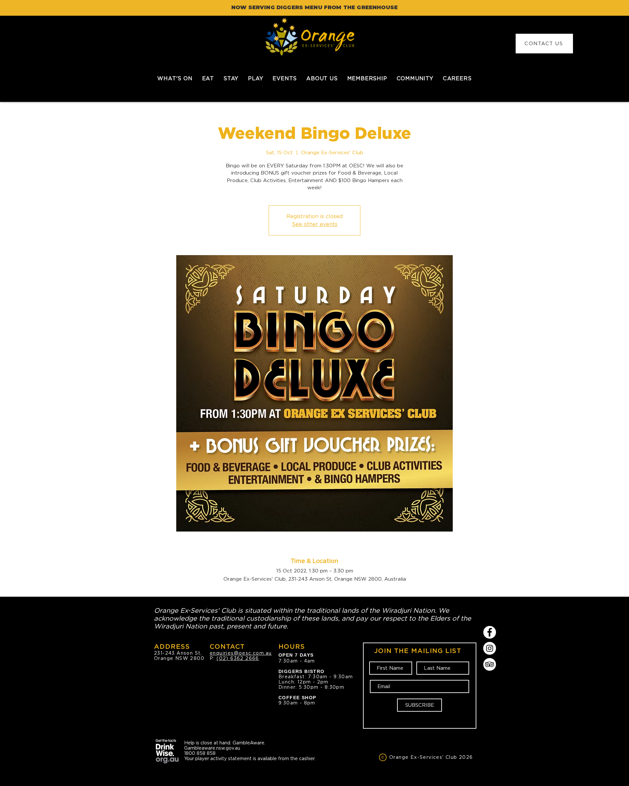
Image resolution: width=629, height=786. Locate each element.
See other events (314, 224)
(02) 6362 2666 (238, 658)
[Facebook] (489, 632)
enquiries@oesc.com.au (241, 653)
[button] (208, 78)
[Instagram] (489, 648)
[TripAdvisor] (489, 664)
